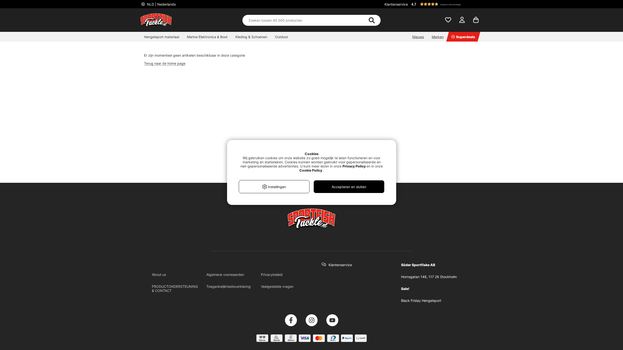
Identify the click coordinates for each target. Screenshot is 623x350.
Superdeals (465, 37)
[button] (446, 4)
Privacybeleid (272, 274)
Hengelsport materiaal (161, 37)
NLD (161, 4)
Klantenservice (396, 4)
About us (159, 274)
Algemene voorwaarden (225, 274)
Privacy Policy (354, 166)
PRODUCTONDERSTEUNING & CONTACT (175, 288)
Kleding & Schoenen (251, 37)
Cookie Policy (310, 170)
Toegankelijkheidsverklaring (228, 286)
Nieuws (418, 37)
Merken (438, 37)
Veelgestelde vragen (277, 286)
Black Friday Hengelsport (421, 300)
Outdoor (281, 37)
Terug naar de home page (164, 63)
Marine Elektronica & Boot (207, 37)
